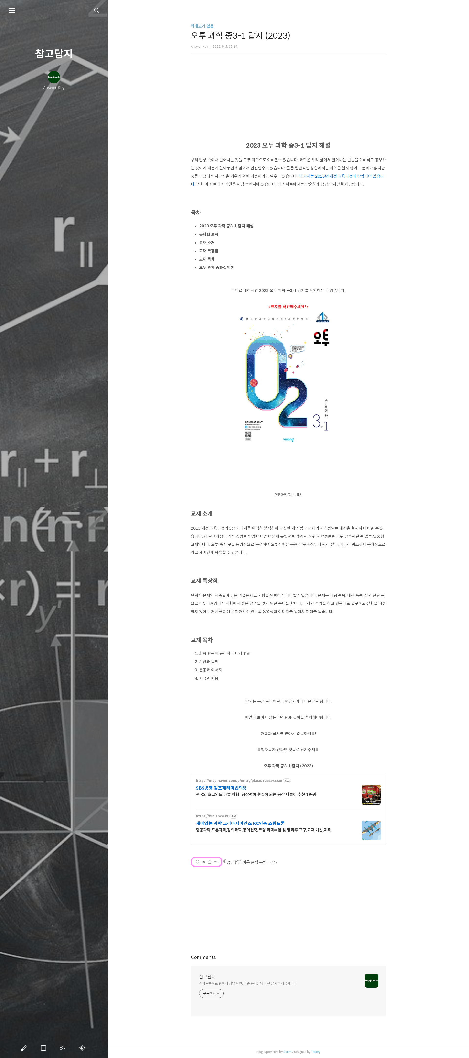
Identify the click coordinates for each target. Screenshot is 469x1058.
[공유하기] (210, 862)
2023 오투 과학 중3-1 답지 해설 (226, 226)
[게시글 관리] (216, 862)
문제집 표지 (208, 234)
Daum (287, 1052)
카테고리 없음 (202, 26)
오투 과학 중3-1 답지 (216, 267)
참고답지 (54, 54)
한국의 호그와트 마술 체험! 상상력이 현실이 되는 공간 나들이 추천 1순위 (256, 794)
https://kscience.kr (212, 816)
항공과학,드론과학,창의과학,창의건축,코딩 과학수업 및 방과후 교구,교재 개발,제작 (263, 830)
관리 (83, 1048)
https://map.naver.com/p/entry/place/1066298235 (239, 781)
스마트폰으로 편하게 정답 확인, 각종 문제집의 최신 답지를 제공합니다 (248, 983)
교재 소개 (207, 242)
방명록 (44, 1048)
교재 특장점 (208, 251)
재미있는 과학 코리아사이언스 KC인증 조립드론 (240, 823)
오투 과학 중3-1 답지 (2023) (288, 765)
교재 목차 (207, 259)
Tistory (315, 1052)
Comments (203, 957)
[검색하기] (97, 10)
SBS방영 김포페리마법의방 (221, 788)
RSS (64, 1048)
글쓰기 (25, 1048)
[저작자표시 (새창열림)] (224, 861)
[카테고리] (12, 10)
